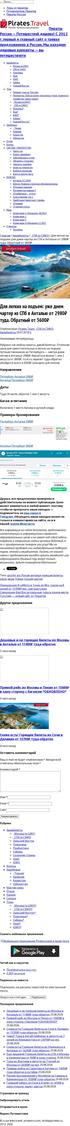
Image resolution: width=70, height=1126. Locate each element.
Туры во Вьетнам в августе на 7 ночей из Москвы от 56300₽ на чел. (33, 1063)
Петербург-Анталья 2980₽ (16, 376)
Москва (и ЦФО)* (22, 102)
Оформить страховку (23, 161)
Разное (11, 895)
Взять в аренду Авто (23, 174)
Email (3, 803)
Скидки (11, 898)
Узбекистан (18, 138)
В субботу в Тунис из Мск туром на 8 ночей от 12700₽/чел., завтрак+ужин (32, 587)
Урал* (15, 111)
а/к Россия (23, 575)
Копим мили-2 (19, 216)
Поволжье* (18, 108)
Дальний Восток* (21, 121)
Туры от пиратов (17, 7)
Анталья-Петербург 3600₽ (16, 380)
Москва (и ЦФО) (20, 66)
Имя (2, 797)
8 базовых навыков (22, 187)
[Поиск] (1, 2)
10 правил (18, 203)
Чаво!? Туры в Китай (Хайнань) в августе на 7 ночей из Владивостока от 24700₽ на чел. (35, 1037)
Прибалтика (21, 848)
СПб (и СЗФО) (19, 69)
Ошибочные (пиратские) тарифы (28, 200)
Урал (15, 75)
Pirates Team (26, 329)
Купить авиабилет (22, 154)
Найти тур (18, 151)
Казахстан (18, 134)
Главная (5, 235)
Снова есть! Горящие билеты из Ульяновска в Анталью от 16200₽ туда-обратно (36, 1048)
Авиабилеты (13, 62)
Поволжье (18, 72)
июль (3, 579)
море (11, 579)
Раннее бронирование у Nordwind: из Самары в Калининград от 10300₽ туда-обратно (37, 1077)
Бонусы (10, 144)
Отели (10, 141)
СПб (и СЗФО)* (20, 105)
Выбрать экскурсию (22, 170)
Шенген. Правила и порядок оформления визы (35, 183)
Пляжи (19, 579)
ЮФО (15, 79)
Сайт (3, 810)
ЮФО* (16, 115)
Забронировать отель (24, 157)
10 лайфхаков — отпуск (24, 193)
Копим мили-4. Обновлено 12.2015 (29, 223)
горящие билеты (52, 575)
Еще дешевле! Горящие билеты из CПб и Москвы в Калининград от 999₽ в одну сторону (38, 1055)
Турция (17, 128)
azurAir (11, 575)
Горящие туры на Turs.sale (25, 92)
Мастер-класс (15, 887)
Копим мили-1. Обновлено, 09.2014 (29, 213)
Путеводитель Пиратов (21, 11)
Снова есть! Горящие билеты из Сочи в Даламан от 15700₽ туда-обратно (31, 737)
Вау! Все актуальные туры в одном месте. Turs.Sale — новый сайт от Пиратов (34, 594)
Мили (9, 210)
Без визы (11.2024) (22, 180)
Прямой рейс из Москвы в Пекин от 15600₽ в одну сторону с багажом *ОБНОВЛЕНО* (34, 689)
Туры (9, 89)
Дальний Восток (21, 85)
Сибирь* (17, 118)
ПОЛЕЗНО (11, 177)
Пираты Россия (16, 14)
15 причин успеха (21, 206)
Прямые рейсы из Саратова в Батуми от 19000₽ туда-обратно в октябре (37, 1070)
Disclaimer (18, 229)
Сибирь (16, 82)
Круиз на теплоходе (23, 167)
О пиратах (11, 226)
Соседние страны (24, 855)
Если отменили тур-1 (23, 196)
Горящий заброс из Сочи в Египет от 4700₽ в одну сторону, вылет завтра (35, 1084)
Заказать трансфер (22, 164)
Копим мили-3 (19, 219)
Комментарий (10, 769)
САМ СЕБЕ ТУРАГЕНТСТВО (19, 147)
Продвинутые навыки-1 (24, 190)
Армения (17, 131)
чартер (38, 579)
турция (28, 579)
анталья (35, 575)
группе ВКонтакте (22, 524)
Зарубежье (12, 125)
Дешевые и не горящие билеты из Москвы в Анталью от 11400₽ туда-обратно (34, 642)
